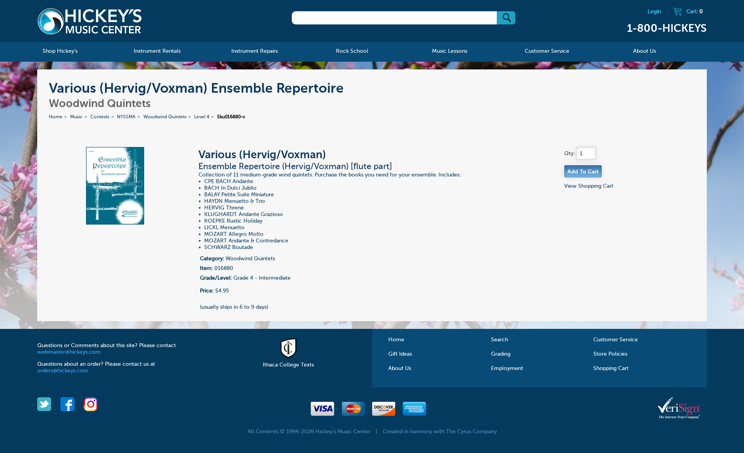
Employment (507, 368)
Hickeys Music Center (89, 21)
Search (499, 339)
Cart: (694, 11)
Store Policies (610, 354)
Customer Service (615, 339)
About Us (399, 368)
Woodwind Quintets (164, 117)
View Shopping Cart (588, 186)
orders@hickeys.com (62, 370)
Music (76, 117)
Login (654, 11)
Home (55, 117)
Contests (99, 117)
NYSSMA (126, 117)
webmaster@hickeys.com (68, 352)
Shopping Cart (611, 368)
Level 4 (201, 117)
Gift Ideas (400, 354)
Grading (500, 354)
